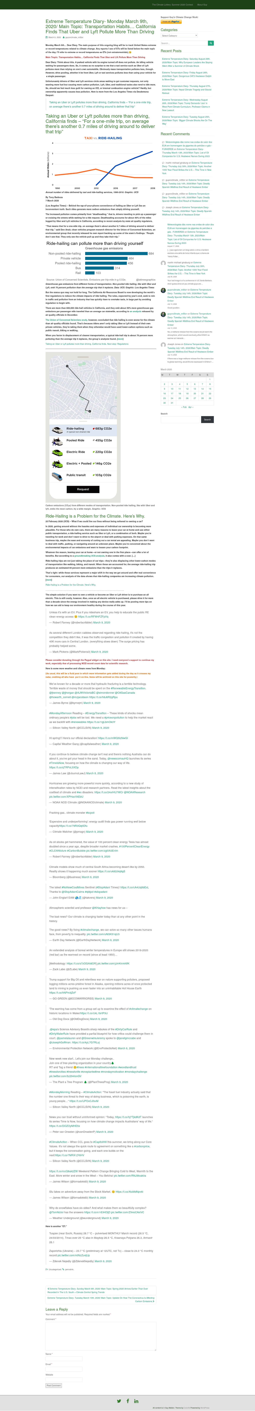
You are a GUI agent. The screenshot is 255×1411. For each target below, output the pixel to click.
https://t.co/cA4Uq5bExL (134, 887)
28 (202, 398)
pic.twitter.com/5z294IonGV (65, 1076)
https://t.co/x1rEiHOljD (97, 1212)
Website (49, 1374)
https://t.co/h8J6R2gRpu (103, 697)
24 (172, 398)
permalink (69, 1269)
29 (210, 398)
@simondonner (105, 692)
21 (202, 393)
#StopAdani (103, 887)
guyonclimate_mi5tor (74, 37)
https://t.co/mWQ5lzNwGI (113, 738)
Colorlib (187, 1407)
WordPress (205, 1407)
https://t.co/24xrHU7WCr (108, 792)
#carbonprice (141, 1146)
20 (195, 393)
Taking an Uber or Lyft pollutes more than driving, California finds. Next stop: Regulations (87, 343)
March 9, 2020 (101, 622)
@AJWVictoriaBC (85, 692)
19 (187, 393)
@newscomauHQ (118, 758)
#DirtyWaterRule (59, 1033)
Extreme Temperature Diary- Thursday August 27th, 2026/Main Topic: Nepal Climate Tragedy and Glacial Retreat (186, 90)
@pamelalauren (66, 1038)
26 (187, 398)
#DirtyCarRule (123, 1029)
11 (180, 388)
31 (172, 402)
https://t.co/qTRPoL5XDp (64, 767)
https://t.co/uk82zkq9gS (111, 871)
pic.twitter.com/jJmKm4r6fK (113, 963)
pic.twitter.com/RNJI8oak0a (130, 1175)
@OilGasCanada (125, 692)
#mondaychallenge (136, 1071)
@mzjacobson (80, 697)
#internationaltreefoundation (101, 1067)
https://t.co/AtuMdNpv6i (129, 1191)
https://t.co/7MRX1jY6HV (69, 1155)
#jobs (73, 717)
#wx (79, 792)
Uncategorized (55, 1269)
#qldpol (89, 891)
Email (49, 1364)
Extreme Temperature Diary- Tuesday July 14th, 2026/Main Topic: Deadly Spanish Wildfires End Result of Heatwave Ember (186, 183)
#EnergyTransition (96, 713)
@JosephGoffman (60, 1042)
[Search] (211, 43)
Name (49, 1353)
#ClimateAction (92, 1092)
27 (195, 398)
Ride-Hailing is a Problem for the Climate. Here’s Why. (71, 584)
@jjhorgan (68, 692)
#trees (80, 1067)
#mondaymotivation (112, 1071)
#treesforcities (57, 1071)
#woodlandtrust (127, 1067)
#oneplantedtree (90, 1071)
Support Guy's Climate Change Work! (179, 17)
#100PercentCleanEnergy (134, 846)
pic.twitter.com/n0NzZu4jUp (74, 1255)
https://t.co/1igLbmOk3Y (101, 722)
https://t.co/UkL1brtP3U (94, 1013)
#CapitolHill (100, 1142)
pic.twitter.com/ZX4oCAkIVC (127, 1212)
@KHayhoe (99, 908)
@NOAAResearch (134, 792)
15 (210, 388)
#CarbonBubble (76, 850)
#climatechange (89, 929)
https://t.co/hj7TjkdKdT (128, 1117)
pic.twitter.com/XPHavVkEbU (66, 796)
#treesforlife (73, 1071)
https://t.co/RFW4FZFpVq (93, 616)
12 (187, 388)
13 (195, 388)
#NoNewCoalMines (73, 887)
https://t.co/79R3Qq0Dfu (73, 825)
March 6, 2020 (126, 1048)
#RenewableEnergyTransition (128, 688)
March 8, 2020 (94, 773)
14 (202, 388)
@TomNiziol (56, 1212)
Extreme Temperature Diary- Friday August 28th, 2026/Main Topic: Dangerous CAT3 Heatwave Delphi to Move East (186, 76)
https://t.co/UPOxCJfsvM (84, 1101)
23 (164, 398)
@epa (53, 1029)
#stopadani (100, 891)
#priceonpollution (114, 717)
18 (180, 393)
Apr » (190, 406)
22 (210, 393)
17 (172, 393)
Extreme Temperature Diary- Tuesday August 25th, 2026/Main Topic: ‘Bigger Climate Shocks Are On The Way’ (187, 120)
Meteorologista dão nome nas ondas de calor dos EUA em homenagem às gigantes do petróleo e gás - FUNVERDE (187, 145)
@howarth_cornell (60, 697)
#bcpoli (90, 812)
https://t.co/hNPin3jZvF (62, 992)
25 (180, 398)
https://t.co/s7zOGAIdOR (81, 963)
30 (164, 402)
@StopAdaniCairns (73, 891)
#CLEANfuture (57, 850)
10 (172, 388)
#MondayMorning (59, 1092)
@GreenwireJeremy (93, 1038)
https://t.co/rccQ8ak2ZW (63, 1171)
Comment (51, 1319)
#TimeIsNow (56, 763)
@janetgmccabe (126, 1038)
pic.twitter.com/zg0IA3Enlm (102, 850)
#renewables (78, 722)
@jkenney (55, 692)
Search (164, 413)
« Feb (184, 406)
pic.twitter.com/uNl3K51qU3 (103, 934)
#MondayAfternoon (60, 713)
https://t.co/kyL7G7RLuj (86, 1042)
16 (164, 393)
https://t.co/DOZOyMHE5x (64, 1126)
